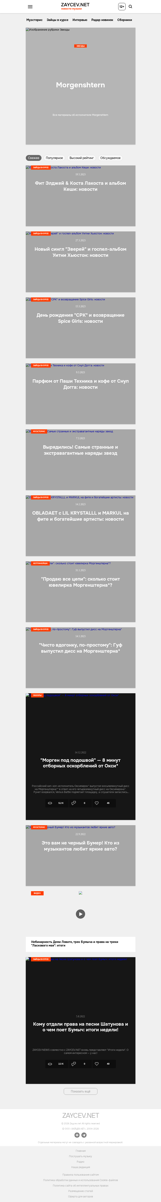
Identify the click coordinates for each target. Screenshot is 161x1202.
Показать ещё (80, 1091)
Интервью (80, 20)
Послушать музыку (80, 1156)
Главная (81, 1150)
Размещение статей (80, 1191)
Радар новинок (102, 20)
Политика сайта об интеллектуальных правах (80, 1185)
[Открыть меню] (30, 6)
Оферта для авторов (80, 1196)
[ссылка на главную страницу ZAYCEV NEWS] (75, 6)
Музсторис (34, 20)
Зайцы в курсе (57, 20)
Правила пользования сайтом (80, 1174)
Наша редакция (80, 1167)
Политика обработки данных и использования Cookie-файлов (80, 1180)
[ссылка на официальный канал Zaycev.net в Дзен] (77, 1135)
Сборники (124, 20)
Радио (80, 1161)
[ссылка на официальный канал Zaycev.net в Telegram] (84, 1135)
